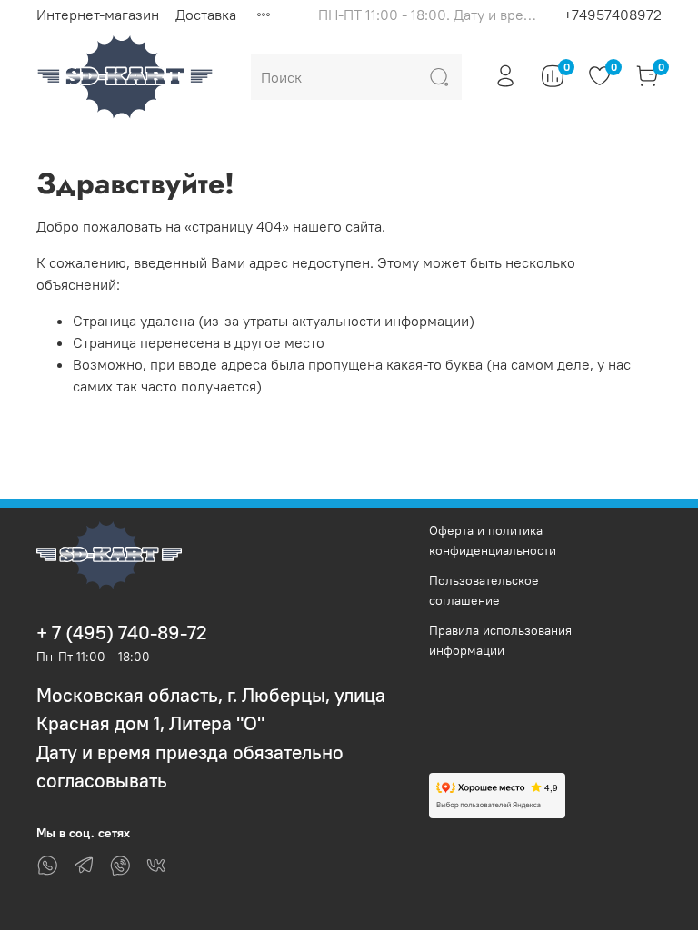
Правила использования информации (500, 640)
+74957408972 (612, 14)
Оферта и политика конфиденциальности (492, 540)
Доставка (205, 14)
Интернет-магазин (97, 14)
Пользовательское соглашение (484, 590)
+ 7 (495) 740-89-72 (121, 632)
